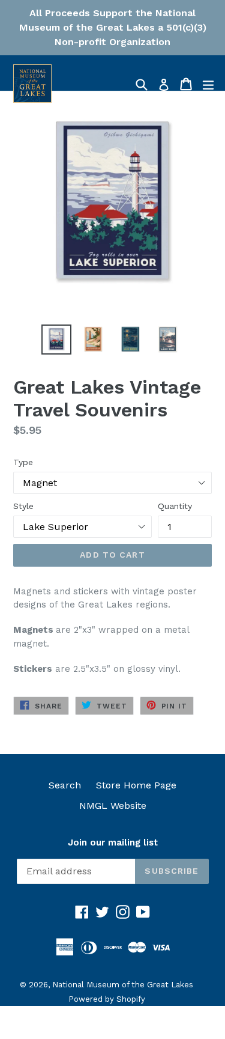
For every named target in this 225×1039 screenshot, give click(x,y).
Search (65, 785)
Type (23, 462)
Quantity (175, 506)
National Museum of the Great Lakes (122, 984)
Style (23, 506)
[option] (56, 339)
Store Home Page (136, 785)
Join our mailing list (113, 842)
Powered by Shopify (106, 999)
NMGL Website (112, 805)
